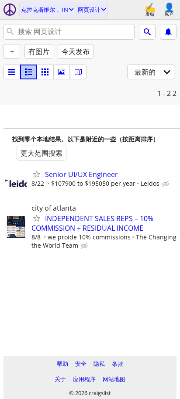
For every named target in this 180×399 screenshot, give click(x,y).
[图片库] (61, 72)
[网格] (45, 72)
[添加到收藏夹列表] (36, 174)
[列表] (11, 72)
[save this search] (168, 32)
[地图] (78, 72)
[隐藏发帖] (166, 184)
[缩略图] (28, 72)
